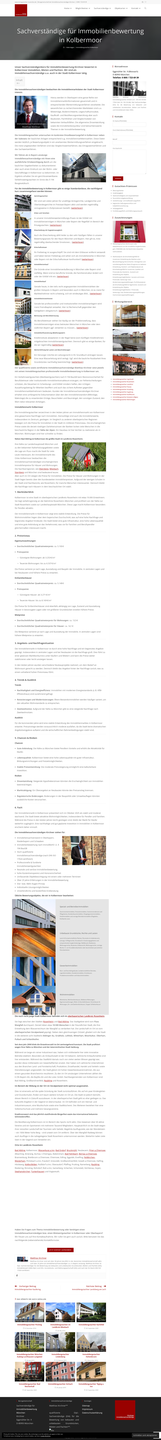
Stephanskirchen (22, 1171)
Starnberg (19, 472)
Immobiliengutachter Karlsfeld (91, 1324)
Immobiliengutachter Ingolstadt (123, 379)
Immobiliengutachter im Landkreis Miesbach (60, 1325)
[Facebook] (17, 1276)
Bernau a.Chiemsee (88, 1154)
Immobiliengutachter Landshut (123, 384)
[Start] (64, 47)
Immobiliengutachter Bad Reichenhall (29, 1385)
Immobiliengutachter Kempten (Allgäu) (125, 397)
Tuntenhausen (37, 1171)
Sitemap (86, 1405)
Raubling (48, 1080)
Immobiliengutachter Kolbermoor (87, 47)
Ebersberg (44, 469)
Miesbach (54, 469)
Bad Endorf (61, 1150)
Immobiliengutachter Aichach (60, 1384)
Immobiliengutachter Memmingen (124, 400)
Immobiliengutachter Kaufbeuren (123, 394)
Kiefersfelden (31, 1164)
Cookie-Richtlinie (45, 1436)
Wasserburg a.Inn (46, 1150)
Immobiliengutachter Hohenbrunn (91, 1355)
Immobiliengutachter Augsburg (123, 392)
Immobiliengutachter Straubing (123, 389)
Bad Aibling (63, 1021)
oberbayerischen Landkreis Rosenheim (86, 1016)
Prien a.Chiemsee (97, 1150)
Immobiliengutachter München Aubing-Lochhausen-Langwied (29, 1355)
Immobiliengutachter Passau (122, 387)
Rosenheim (48, 1021)
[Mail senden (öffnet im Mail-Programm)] (145, 2)
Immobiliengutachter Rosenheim (123, 382)
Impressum (87, 1409)
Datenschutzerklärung (92, 1412)
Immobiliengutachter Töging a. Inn (91, 1385)
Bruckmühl (72, 1150)
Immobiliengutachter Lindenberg (60, 1355)
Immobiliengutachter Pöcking (29, 1324)
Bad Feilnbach (71, 1154)
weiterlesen (77, 208)
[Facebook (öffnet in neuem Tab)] (142, 2)
